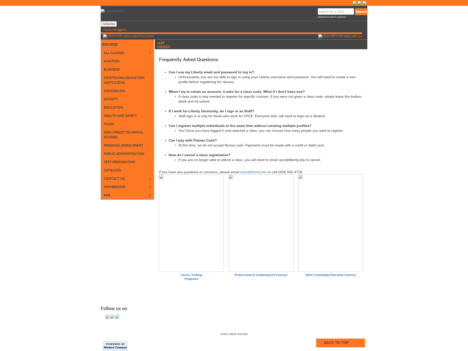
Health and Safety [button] (120, 116)
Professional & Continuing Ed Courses (261, 275)
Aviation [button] (111, 61)
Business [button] (112, 69)
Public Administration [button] (124, 154)
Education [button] (113, 107)
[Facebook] (355, 3)
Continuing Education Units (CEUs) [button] (124, 80)
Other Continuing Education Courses (330, 275)
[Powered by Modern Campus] (115, 345)
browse (110, 44)
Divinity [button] (111, 99)
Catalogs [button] (112, 170)
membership (127, 187)
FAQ (127, 195)
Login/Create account (138, 36)
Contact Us (127, 178)
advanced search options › (332, 17)
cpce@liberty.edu (253, 172)
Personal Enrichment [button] (123, 145)
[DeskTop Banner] (112, 10)
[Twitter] (359, 3)
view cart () (352, 36)
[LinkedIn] (364, 3)
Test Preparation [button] (119, 162)
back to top (336, 342)
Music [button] (109, 124)
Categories (109, 24)
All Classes (127, 53)
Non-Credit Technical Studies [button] (123, 134)
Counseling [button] (114, 91)
